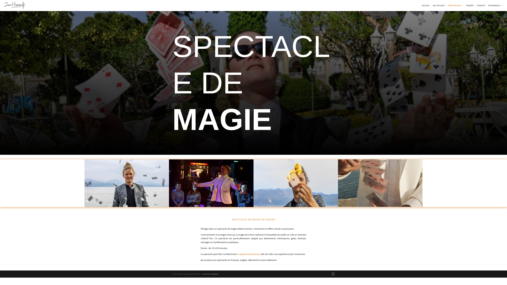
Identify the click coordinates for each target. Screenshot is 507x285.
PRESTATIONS (454, 6)
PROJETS (470, 6)
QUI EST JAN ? (439, 6)
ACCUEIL (426, 6)
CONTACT (481, 6)
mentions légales (210, 274)
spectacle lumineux (250, 254)
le (238, 254)
